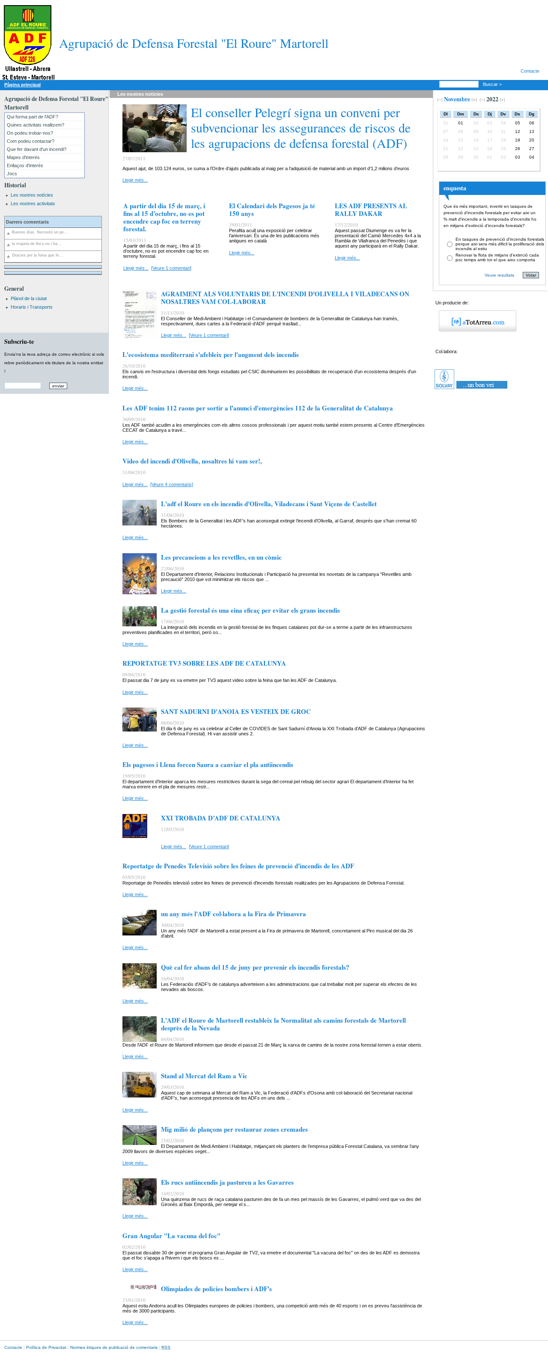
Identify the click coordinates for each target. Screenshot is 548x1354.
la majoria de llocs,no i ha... (36, 244)
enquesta (455, 187)
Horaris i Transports (32, 307)
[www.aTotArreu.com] (474, 330)
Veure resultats (499, 275)
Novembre (457, 98)
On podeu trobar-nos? (30, 133)
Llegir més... (135, 180)
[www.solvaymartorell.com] (471, 389)
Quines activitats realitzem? (35, 124)
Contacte (530, 71)
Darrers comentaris (27, 221)
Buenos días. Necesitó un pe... (40, 232)
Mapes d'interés (23, 157)
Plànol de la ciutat (29, 298)
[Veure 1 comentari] (171, 268)
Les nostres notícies (32, 195)
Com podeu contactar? (30, 141)
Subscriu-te (19, 341)
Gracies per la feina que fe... (37, 255)
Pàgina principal (22, 84)
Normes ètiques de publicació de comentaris (114, 1347)
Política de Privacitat (46, 1347)
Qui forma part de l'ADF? (32, 116)
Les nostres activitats (33, 203)
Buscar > (493, 84)
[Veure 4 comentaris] (171, 484)
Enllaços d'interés (25, 165)
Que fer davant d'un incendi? (36, 149)
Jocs (12, 173)
